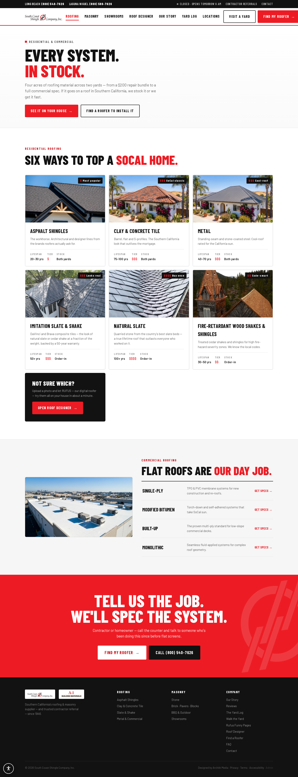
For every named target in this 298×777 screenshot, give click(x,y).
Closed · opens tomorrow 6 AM (200, 4)
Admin (269, 767)
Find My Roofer (122, 652)
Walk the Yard (235, 719)
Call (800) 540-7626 (174, 652)
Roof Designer (141, 16)
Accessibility (256, 767)
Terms (244, 767)
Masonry (92, 16)
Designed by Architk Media (213, 767)
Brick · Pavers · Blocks (185, 706)
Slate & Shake (126, 712)
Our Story (167, 16)
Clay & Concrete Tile (130, 706)
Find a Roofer (234, 738)
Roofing (72, 16)
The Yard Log (234, 712)
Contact (267, 4)
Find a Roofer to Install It (110, 111)
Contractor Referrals (241, 4)
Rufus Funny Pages (238, 725)
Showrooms (114, 16)
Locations (211, 16)
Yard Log (189, 16)
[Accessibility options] (8, 768)
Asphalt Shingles (127, 699)
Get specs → (263, 491)
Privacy (234, 767)
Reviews (231, 706)
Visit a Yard (239, 16)
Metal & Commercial (129, 719)
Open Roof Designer (57, 408)
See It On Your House (52, 111)
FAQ (228, 744)
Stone (175, 699)
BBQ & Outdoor (181, 712)
